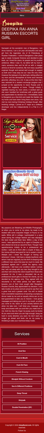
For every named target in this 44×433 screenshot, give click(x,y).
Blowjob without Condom (22, 379)
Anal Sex (22, 351)
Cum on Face (22, 365)
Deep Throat (22, 393)
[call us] (22, 6)
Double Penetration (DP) (22, 407)
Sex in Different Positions (22, 386)
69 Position (22, 344)
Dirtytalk (22, 400)
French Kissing (22, 372)
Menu (22, 15)
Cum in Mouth (22, 358)
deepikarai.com (25, 425)
